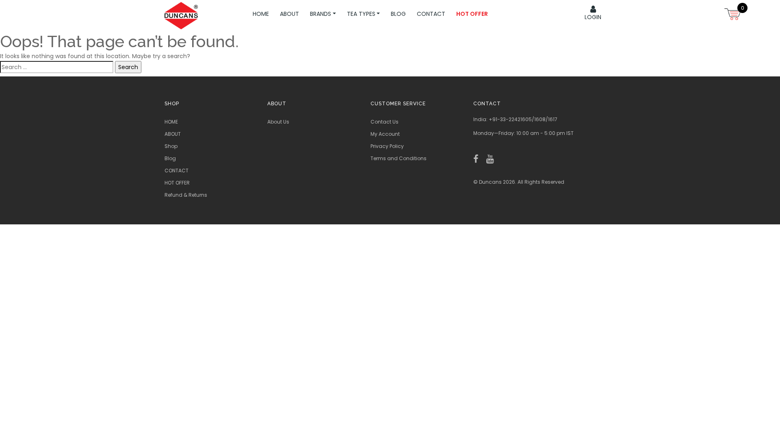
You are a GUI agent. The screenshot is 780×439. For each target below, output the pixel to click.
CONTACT (176, 170)
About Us (278, 121)
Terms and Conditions (398, 158)
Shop (171, 146)
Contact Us (384, 121)
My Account (385, 133)
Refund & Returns (186, 194)
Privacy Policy (387, 146)
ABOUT (173, 133)
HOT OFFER (177, 182)
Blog (170, 158)
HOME (171, 121)
